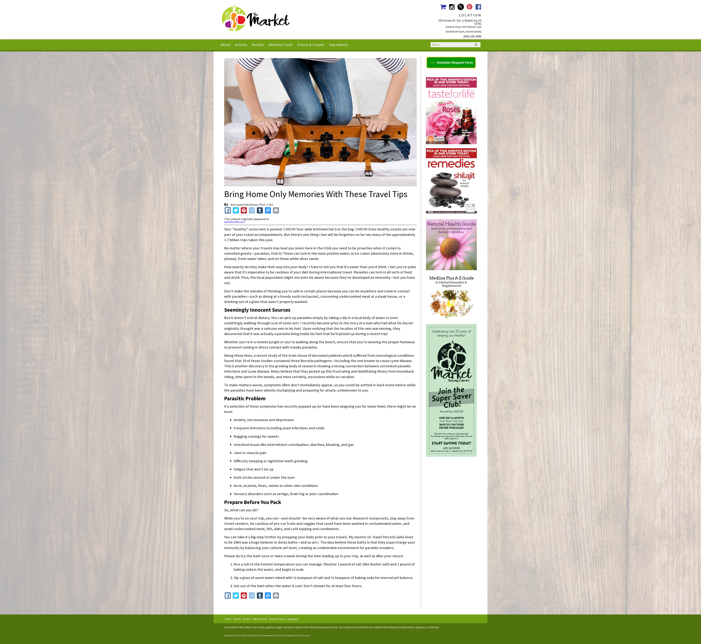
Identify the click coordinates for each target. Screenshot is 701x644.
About (225, 44)
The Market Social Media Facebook (478, 7)
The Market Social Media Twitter (460, 7)
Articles (241, 44)
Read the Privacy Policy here (298, 635)
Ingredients (338, 44)
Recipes (258, 44)
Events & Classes (310, 44)
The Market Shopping (443, 7)
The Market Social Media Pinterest (469, 7)
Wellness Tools (281, 44)
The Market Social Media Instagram (452, 7)
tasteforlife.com (234, 222)
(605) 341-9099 (472, 36)
